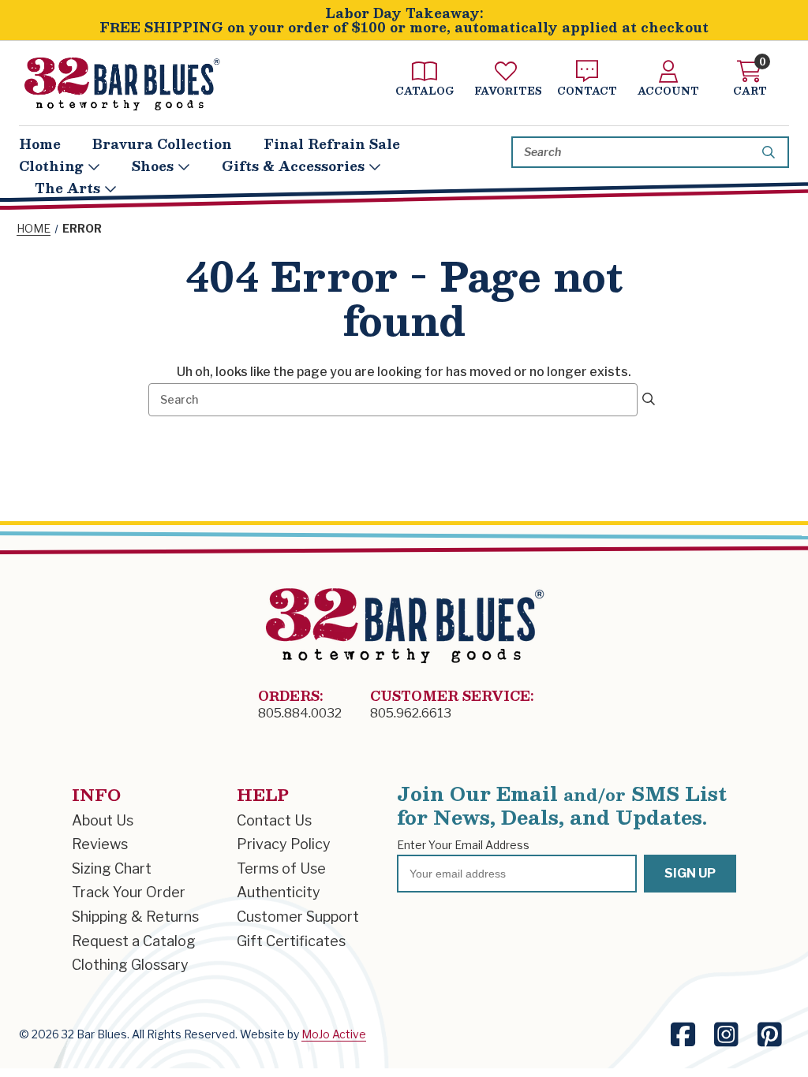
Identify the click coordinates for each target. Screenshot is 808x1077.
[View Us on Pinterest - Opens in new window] (769, 1035)
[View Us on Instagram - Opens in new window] (726, 1035)
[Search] (771, 152)
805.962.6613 (410, 713)
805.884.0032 (300, 713)
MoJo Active (333, 1034)
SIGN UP (690, 873)
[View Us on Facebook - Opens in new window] (683, 1035)
